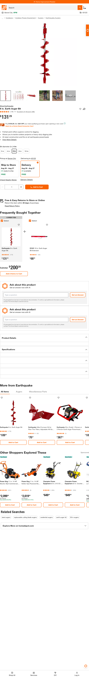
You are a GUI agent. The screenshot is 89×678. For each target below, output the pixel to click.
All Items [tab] (5, 391)
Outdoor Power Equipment (25, 18)
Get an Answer (78, 295)
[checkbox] (30, 221)
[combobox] (42, 7)
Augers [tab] (19, 391)
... (2, 18)
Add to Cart (38, 187)
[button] (44, 338)
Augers (40, 18)
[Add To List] (80, 109)
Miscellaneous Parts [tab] (38, 391)
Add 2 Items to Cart (14, 274)
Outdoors (9, 18)
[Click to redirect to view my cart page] (84, 7)
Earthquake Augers (53, 18)
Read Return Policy (12, 206)
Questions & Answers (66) (26, 112)
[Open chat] (87, 30)
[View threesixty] (70, 95)
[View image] (5, 95)
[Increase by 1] (21, 187)
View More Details (9, 140)
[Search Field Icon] (80, 7)
